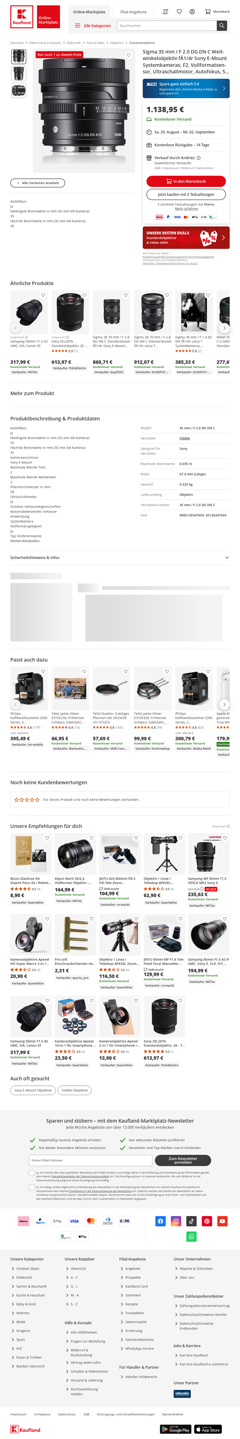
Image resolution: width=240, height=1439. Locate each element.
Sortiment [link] (133, 1295)
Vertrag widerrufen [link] (86, 1362)
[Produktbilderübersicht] (18, 110)
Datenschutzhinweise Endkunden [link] (197, 1326)
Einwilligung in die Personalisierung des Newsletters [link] (100, 1191)
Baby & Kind (26, 1304)
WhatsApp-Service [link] (139, 1348)
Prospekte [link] (133, 1277)
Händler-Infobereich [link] (141, 1377)
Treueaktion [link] (134, 1313)
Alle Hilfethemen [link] (84, 1332)
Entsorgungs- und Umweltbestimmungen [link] (126, 1414)
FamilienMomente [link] (139, 1339)
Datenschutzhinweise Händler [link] (203, 1314)
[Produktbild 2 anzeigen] (18, 73)
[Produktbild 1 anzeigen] (18, 56)
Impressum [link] (18, 1414)
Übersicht (78, 1268)
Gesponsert (17, 337)
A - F (74, 1277)
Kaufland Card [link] (136, 1286)
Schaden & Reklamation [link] (89, 1371)
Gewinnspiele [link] (136, 1322)
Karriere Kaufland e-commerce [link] (204, 1364)
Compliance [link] (42, 1414)
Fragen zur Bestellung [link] (88, 1341)
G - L (74, 1286)
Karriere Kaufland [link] (194, 1355)
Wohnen (23, 1313)
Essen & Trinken (29, 1357)
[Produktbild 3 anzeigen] (18, 90)
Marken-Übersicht (30, 1366)
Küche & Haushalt (30, 1295)
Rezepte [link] (131, 1304)
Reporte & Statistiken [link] (196, 1268)
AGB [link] (86, 1414)
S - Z (74, 1304)
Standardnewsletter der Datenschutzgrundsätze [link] (80, 1176)
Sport (20, 1339)
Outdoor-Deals (27, 1268)
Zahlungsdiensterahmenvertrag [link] (205, 1305)
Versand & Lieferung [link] (87, 1380)
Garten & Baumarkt (31, 1286)
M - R (75, 1295)
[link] (133, 11)
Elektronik (24, 1277)
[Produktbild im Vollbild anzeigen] (84, 110)
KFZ (19, 1348)
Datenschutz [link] (67, 1414)
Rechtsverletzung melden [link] (84, 1391)
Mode (20, 1322)
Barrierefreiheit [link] (172, 1414)
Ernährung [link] (133, 1330)
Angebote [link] (132, 1268)
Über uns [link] (187, 1277)
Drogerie (23, 1330)
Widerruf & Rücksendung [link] (81, 1352)
